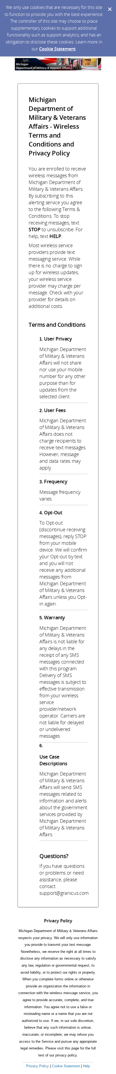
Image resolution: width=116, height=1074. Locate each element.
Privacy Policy (37, 1066)
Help (86, 1066)
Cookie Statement (57, 49)
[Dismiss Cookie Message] (109, 5)
